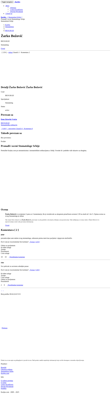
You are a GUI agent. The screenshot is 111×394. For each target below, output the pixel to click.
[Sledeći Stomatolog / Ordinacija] (3, 290)
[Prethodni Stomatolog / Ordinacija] (1, 290)
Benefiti (3, 367)
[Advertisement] (55, 68)
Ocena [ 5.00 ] (35, 270)
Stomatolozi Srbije (7, 371)
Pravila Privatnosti (16, 12)
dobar (10, 52)
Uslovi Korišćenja (16, 10)
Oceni (3, 48)
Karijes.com (5, 373)
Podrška (3, 388)
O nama (3, 383)
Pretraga (13, 8)
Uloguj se (8, 13)
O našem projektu (7, 381)
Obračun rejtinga (6, 369)
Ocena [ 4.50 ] (35, 242)
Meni (7, 6)
